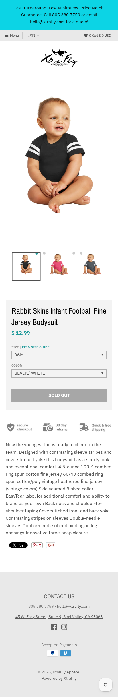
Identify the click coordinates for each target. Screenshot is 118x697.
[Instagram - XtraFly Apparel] (64, 627)
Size (30, 347)
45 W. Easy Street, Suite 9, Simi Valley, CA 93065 (59, 616)
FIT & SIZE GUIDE (36, 347)
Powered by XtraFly (59, 678)
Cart (100, 35)
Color (16, 366)
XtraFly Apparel (66, 672)
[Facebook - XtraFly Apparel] (53, 627)
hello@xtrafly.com (73, 606)
